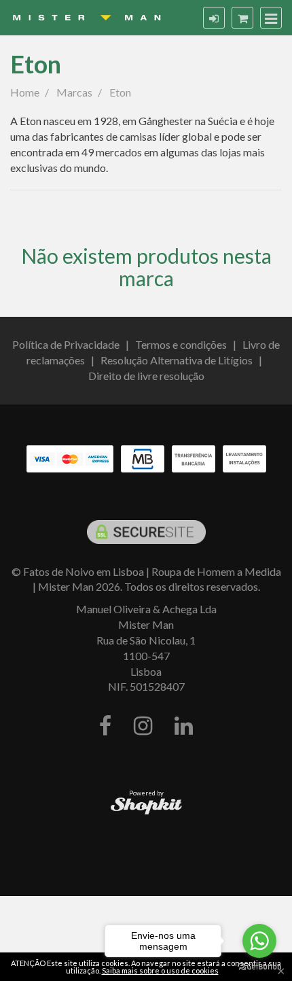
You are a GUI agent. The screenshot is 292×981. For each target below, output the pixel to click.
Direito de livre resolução (146, 375)
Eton (35, 64)
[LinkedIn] (184, 726)
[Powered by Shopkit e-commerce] (146, 805)
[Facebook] (105, 726)
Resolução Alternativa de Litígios (177, 360)
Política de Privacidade (66, 344)
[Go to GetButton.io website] (259, 967)
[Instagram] (143, 726)
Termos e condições (181, 344)
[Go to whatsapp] (259, 941)
